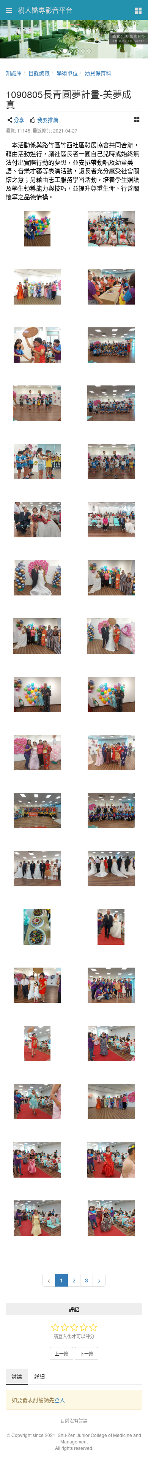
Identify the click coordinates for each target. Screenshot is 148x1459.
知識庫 (14, 73)
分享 (19, 119)
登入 (59, 1400)
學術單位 (67, 73)
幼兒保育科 (98, 73)
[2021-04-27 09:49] (111, 868)
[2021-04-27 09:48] (37, 228)
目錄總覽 (39, 73)
